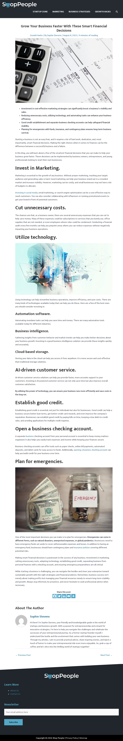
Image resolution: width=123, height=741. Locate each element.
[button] (116, 11)
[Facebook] (54, 596)
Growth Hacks (36, 35)
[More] (73, 596)
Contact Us (15, 694)
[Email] (69, 596)
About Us (14, 690)
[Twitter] (59, 596)
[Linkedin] (64, 596)
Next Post (106, 655)
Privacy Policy (72, 738)
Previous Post (23, 655)
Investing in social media (26, 192)
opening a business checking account (90, 450)
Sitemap (83, 738)
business (30, 436)
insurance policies (82, 547)
